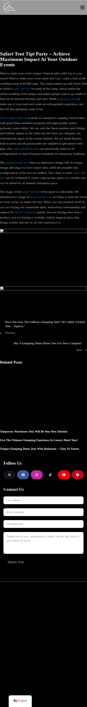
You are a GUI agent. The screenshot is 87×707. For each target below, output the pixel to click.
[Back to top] (74, 692)
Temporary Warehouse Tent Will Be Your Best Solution (33, 431)
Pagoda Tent (12, 615)
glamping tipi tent (17, 162)
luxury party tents (41, 197)
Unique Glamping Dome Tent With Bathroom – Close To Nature (39, 448)
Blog (48, 651)
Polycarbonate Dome (18, 651)
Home (42, 21)
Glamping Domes (16, 636)
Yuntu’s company (25, 212)
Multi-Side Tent (42, 608)
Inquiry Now (16, 562)
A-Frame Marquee (16, 600)
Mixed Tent (39, 600)
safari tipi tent (21, 88)
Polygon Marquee (43, 615)
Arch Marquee (14, 622)
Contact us (51, 643)
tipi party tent (67, 98)
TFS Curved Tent (15, 608)
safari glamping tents (26, 148)
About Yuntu (53, 636)
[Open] (82, 7)
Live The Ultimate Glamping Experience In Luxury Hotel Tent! (39, 440)
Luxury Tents (13, 643)
